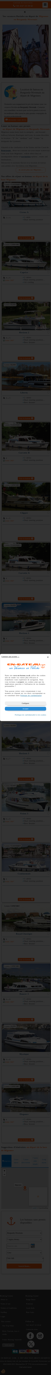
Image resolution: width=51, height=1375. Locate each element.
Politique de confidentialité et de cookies (30, 715)
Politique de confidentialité (31, 695)
